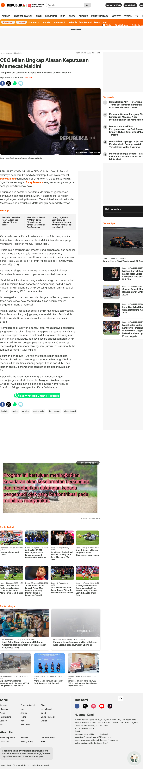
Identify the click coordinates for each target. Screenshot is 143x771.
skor (38, 16)
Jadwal (21, 22)
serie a (15, 411)
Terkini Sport (109, 223)
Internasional (5, 717)
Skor (43, 705)
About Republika (7, 737)
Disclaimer (4, 741)
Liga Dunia (72, 22)
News (2, 713)
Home (2, 53)
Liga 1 (104, 22)
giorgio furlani (70, 411)
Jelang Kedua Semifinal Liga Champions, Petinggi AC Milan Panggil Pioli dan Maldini (62, 222)
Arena (96, 22)
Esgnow (3, 721)
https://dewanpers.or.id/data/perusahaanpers (22, 756)
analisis (83, 16)
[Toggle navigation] (3, 5)
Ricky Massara (34, 182)
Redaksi (24, 737)
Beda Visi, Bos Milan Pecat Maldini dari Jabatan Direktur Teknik (11, 221)
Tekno (23, 717)
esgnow (116, 16)
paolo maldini (38, 411)
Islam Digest (46, 709)
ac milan (25, 411)
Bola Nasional (85, 22)
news (72, 16)
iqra (62, 16)
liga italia (4, 411)
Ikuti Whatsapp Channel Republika (39, 395)
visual (128, 16)
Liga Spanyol (59, 22)
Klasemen (7, 22)
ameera (6, 16)
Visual (23, 721)
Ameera (3, 705)
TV (136, 16)
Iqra (22, 709)
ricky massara (54, 411)
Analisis (24, 713)
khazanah (51, 16)
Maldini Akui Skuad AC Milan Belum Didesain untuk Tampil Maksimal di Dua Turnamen (36, 222)
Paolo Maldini (8, 178)
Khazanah (4, 709)
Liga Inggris (33, 22)
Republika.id (130, 5)
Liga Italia (46, 22)
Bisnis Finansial (99, 16)
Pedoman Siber (47, 737)
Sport (9, 53)
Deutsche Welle (113, 5)
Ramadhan (25, 724)
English (44, 721)
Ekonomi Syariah (23, 16)
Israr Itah (28, 77)
